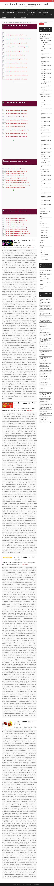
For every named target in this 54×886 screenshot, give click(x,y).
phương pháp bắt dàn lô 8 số (21, 344)
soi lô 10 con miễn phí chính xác (24, 537)
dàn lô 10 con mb (8, 467)
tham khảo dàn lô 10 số (25, 544)
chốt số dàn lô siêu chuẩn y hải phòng (12, 450)
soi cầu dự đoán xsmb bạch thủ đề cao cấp (16, 55)
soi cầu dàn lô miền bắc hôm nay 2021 (15, 493)
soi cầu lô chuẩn (43, 382)
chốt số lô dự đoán (28, 303)
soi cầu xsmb (14, 876)
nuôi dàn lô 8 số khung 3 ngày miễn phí (14, 335)
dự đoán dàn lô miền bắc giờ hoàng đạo (27, 469)
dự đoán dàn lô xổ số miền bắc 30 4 (20, 474)
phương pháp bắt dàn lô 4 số (18, 821)
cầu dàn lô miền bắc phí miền (17, 260)
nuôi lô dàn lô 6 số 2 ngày (11, 659)
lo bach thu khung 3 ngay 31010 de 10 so (21, 321)
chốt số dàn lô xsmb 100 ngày (10, 294)
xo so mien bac (43, 411)
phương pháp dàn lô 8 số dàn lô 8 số (10, 347)
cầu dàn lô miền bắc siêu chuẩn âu (15, 262)
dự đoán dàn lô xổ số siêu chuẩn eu (20, 320)
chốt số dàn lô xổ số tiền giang (16, 292)
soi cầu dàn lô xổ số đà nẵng (10, 508)
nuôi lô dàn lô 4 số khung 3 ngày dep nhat (20, 818)
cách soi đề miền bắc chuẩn (24, 569)
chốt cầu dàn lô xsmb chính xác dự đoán (23, 275)
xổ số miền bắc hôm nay (45, 422)
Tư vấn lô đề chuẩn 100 (43, 12)
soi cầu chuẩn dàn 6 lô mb (23, 674)
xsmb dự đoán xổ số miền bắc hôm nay (46, 414)
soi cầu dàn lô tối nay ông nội (13, 372)
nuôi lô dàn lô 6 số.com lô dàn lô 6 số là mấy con (20, 662)
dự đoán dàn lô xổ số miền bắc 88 (12, 313)
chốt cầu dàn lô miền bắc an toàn (14, 433)
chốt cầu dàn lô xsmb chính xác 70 (14, 438)
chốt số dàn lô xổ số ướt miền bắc (25, 611)
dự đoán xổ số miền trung (45, 344)
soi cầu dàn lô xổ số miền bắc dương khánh (17, 510)
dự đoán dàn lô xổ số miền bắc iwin (25, 315)
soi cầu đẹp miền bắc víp (40, 10)
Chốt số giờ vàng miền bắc (45, 300)
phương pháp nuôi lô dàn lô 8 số (25, 347)
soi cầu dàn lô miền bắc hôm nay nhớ (21, 366)
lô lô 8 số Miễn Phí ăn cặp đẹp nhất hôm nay (19, 330)
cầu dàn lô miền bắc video (30, 582)
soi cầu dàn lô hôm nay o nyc (30, 360)
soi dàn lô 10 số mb (20, 535)
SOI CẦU (50, 14)
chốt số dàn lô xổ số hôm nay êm (26, 291)
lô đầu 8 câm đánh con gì (23, 328)
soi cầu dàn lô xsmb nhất (17, 391)
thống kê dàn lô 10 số (26, 547)
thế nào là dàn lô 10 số (14, 545)
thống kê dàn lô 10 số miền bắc (14, 549)
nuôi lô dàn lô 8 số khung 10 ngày (21, 338)
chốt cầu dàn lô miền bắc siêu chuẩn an (21, 272)
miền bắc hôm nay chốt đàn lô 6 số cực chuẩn (21, 654)
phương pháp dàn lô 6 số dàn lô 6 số (10, 667)
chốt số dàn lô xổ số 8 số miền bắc (20, 287)
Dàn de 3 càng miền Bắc (45, 308)
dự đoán (42, 311)
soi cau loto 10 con (18, 528)
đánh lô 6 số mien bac (29, 638)
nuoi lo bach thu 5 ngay (10, 337)
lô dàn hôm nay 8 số (31, 326)
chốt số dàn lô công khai (11, 282)
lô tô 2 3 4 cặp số (17, 808)
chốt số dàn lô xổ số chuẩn (13, 289)
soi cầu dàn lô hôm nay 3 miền (12, 359)
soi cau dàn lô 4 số (8, 832)
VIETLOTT (37, 14)
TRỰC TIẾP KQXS (5, 14)
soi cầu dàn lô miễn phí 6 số (12, 496)
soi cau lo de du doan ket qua (14, 396)
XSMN (18, 14)
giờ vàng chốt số (43, 346)
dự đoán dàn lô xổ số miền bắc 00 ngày (14, 311)
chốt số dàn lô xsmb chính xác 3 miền (16, 459)
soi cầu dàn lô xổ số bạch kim (8, 377)
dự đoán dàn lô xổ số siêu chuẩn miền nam (27, 482)
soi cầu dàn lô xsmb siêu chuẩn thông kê (18, 523)
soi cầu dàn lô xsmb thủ (22, 394)
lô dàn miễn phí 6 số (22, 650)
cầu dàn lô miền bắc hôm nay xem (26, 575)
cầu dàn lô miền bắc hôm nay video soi (19, 257)
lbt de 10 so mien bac (27, 642)
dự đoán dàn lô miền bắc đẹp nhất (20, 467)
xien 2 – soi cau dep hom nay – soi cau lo (27, 4)
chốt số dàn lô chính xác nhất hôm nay (26, 599)
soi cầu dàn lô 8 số (32, 354)
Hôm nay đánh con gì (44, 348)
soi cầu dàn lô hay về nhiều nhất (20, 357)
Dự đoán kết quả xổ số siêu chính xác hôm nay (45, 321)
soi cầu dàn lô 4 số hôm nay (22, 833)
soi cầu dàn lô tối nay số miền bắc (26, 372)
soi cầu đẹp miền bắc (27, 10)
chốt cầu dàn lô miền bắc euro (12, 435)
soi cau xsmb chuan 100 (23, 876)
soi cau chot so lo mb (23, 830)
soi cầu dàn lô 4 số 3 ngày (30, 832)
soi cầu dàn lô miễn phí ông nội (29, 367)
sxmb (46, 401)
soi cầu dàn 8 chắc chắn (9, 354)
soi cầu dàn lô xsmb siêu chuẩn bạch (24, 393)
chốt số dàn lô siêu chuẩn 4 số (25, 603)
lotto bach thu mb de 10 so (24, 332)
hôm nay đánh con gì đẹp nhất (45, 352)
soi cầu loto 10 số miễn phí (14, 530)
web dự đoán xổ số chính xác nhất (28, 396)
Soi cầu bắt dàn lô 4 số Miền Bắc (12, 830)
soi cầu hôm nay (43, 376)
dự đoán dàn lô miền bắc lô (18, 308)
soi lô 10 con (5, 537)
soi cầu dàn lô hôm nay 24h (8, 487)
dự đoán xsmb (43, 326)
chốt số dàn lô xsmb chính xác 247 (24, 294)
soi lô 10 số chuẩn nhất (22, 538)
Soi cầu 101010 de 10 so (7, 352)
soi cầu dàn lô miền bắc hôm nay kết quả (22, 364)
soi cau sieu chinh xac (36, 884)
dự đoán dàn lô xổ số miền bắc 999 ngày (20, 631)
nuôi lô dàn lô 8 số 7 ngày (7, 338)
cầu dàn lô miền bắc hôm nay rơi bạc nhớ (21, 255)
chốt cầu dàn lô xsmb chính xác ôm (21, 277)
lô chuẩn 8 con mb (15, 326)
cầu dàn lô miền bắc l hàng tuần (29, 577)
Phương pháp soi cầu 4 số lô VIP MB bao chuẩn (26, 825)
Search (41, 24)
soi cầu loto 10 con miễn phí (29, 528)
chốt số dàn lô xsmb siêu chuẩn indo (28, 618)
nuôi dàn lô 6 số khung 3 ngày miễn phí (16, 655)
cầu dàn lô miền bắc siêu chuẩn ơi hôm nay (22, 580)
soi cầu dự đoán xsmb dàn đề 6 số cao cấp (16, 67)
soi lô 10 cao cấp (32, 535)
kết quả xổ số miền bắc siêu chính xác (45, 358)
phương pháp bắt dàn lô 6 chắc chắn (20, 664)
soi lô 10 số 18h (5, 538)
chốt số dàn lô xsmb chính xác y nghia (15, 460)
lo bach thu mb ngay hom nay (30, 325)
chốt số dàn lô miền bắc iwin (18, 284)
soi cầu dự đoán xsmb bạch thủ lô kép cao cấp (17, 47)
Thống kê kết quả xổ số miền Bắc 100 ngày (45, 408)
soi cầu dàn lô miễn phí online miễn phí (10, 369)
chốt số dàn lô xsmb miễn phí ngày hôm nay (15, 781)
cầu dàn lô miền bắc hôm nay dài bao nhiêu (27, 572)
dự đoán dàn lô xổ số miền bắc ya (24, 318)
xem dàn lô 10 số (5, 552)
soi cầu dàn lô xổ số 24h (16, 376)
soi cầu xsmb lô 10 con (20, 533)
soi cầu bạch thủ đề (44, 368)
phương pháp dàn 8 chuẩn (28, 345)
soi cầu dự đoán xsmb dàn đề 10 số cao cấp (17, 75)
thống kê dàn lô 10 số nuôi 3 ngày (28, 549)
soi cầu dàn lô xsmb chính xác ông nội (16, 518)
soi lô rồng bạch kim (25, 542)
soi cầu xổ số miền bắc (45, 399)
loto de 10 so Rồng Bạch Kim (18, 652)
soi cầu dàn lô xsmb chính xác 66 (25, 384)
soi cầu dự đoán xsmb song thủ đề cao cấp (17, 59)
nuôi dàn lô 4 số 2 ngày (17, 813)
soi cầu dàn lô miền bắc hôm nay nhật (15, 494)
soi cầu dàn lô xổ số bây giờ (21, 377)
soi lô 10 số (34, 537)
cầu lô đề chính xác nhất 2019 (20, 587)
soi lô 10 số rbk (26, 540)
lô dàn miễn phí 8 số (12, 328)
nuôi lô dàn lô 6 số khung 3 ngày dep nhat (17, 660)
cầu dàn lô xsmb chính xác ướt (10, 269)
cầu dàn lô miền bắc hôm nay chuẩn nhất (17, 253)
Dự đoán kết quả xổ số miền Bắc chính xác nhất (45, 317)
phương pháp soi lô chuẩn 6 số (16, 671)
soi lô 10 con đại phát (12, 537)
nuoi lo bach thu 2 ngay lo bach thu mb (10, 657)
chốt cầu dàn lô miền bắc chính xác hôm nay (24, 270)
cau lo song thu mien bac (28, 269)
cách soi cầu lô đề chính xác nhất (11, 569)
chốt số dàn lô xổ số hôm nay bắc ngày (27, 289)
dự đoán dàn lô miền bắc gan (24, 306)
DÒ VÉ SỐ (4, 17)
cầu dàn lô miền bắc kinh (24, 258)
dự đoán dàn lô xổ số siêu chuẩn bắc (28, 481)
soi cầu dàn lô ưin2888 (16, 504)
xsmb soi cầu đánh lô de (7, 398)
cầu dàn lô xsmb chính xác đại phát (14, 267)
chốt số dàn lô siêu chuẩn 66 (10, 286)
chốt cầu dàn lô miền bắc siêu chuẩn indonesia (12, 436)
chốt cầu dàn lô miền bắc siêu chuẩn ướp (24, 274)
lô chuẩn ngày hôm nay (7, 484)
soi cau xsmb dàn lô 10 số (9, 533)
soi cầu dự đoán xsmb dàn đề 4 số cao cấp (16, 63)
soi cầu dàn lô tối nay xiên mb (29, 374)
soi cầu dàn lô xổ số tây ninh (17, 383)
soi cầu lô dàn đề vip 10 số (15, 527)
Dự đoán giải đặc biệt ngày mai (45, 314)
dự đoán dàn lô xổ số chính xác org (14, 309)
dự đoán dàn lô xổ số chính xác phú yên (20, 472)
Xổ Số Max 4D (44, 235)
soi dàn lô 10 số (12, 535)
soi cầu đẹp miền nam (20, 12)
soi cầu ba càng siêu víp (45, 363)
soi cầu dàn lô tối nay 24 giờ (19, 371)
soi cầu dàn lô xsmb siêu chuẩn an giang (18, 521)
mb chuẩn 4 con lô (22, 811)
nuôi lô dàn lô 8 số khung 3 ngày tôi (19, 340)
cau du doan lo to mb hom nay (24, 750)
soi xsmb (42, 401)
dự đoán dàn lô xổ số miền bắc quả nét (24, 316)
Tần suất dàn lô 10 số (15, 544)
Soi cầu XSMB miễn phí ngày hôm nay (45, 394)
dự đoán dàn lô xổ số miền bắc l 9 (17, 633)
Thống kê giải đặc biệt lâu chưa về (46, 405)
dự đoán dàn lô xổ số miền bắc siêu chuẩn (16, 635)
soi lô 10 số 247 (12, 538)
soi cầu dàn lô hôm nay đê (24, 359)
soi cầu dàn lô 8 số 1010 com (8, 355)
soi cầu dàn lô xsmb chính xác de (26, 388)
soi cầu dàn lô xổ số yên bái (12, 384)
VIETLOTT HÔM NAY (45, 227)
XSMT (23, 14)
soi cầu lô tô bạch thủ (9, 528)
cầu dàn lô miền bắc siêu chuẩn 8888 (23, 579)
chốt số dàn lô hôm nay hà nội (23, 282)
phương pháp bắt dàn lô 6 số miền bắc (15, 665)
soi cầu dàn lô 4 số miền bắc (10, 835)
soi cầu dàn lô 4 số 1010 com (18, 832)
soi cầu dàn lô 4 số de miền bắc (9, 833)
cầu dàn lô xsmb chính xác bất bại (24, 584)
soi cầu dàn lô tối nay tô (17, 503)
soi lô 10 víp (9, 542)
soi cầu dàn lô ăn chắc (8, 357)
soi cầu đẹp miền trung (7, 12)
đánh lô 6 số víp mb (6, 640)
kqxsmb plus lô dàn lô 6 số (16, 642)
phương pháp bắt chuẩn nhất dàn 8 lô (24, 342)
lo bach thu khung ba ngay (21, 323)
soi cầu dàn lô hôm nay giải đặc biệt (13, 489)
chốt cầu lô (33, 279)
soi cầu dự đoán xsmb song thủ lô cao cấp (16, 43)
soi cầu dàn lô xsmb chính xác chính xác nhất (16, 516)
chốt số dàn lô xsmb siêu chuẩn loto (14, 301)
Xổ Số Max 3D (44, 232)
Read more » (31, 247)
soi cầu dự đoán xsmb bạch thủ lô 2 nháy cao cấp (18, 39)
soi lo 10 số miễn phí (18, 540)
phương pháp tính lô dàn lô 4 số (11, 828)
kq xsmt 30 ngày (44, 256)
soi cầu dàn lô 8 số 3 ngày (20, 355)
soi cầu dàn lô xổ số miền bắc (24, 379)
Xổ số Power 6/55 (44, 237)
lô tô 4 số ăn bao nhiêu (13, 809)
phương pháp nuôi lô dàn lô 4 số (9, 825)
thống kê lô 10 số (5, 550)
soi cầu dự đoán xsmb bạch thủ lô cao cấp (16, 35)
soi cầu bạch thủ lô (44, 365)
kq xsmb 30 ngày (44, 254)
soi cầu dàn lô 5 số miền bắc (21, 354)
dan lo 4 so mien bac (27, 786)
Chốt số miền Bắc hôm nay (45, 303)
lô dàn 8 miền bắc (23, 326)
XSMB (13, 14)
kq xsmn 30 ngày (44, 259)
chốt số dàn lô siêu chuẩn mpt (22, 286)
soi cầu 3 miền (43, 360)
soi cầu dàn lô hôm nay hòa (17, 360)
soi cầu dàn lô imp (6, 362)
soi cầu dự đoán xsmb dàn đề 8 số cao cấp (16, 71)
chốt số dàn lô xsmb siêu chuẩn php (16, 303)
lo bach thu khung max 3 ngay (17, 325)
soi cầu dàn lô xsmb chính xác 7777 (15, 515)
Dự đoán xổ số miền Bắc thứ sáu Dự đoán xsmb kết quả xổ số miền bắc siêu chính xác (45, 340)
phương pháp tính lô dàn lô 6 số (9, 672)
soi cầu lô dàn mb (25, 527)
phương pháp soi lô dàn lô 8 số (16, 350)
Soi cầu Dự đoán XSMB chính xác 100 (45, 373)
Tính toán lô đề (31, 12)
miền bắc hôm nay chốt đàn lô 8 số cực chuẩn (19, 333)
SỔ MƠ (10, 17)
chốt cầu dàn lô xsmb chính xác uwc (22, 279)
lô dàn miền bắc (13, 650)
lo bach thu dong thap (13, 643)
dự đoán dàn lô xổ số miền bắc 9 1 (26, 313)
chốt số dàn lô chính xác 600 (18, 281)
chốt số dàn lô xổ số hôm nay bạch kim (10, 291)
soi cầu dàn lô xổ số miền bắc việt (23, 381)
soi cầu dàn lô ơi (11, 499)
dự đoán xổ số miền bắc (45, 332)
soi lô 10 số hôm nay (8, 540)
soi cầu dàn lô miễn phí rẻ (24, 369)
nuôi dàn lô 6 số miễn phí (30, 655)
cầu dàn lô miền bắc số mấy (28, 264)
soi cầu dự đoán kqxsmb (45, 370)
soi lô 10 (26, 535)
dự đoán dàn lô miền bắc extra (11, 306)
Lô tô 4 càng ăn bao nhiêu (26, 808)
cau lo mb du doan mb (6, 752)
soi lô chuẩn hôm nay (16, 542)
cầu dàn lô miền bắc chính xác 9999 (26, 570)
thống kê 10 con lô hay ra (24, 545)
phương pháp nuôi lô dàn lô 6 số (25, 667)
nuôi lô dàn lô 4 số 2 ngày (13, 816)
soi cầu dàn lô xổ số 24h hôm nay (29, 376)
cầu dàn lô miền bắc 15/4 (10, 252)
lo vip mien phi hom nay (17, 484)
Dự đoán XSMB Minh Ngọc (45, 329)
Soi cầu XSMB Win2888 (45, 396)
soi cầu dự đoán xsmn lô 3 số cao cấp (15, 187)
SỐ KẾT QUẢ (23, 17)
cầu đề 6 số (20, 269)
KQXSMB (42, 354)
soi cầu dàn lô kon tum (26, 362)
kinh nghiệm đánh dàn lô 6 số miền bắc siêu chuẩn (21, 640)
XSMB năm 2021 (44, 417)
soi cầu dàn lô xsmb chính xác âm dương (23, 386)
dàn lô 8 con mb (19, 304)
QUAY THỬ (16, 17)
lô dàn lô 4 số (18, 806)
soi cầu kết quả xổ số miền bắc (45, 379)
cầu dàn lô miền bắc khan (13, 258)
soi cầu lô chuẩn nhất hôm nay (26, 525)
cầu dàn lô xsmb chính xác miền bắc (20, 585)
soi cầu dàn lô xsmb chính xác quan (23, 389)
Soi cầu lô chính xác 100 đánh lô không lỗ (45, 385)
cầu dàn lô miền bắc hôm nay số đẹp (27, 574)
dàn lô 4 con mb (19, 786)
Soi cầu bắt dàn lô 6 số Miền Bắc (11, 674)
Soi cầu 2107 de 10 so (18, 352)
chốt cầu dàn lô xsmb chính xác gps (13, 440)
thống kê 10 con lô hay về (15, 547)
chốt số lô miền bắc (12, 304)
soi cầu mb (42, 388)
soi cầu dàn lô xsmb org (28, 391)
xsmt (45, 419)
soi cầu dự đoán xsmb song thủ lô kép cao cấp (17, 51)
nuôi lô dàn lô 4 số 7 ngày (25, 816)
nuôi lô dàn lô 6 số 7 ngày (22, 659)
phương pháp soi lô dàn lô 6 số (29, 671)
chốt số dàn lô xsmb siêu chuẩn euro (16, 299)
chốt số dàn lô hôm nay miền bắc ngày (12, 447)
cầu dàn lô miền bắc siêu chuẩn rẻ (14, 264)
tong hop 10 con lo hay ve (15, 550)
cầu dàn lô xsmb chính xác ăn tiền (19, 265)
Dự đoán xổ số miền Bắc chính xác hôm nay (45, 335)
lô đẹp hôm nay (32, 328)
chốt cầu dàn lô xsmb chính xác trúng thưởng (11, 442)
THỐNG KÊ (44, 14)
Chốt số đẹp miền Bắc (45, 306)
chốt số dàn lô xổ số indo (13, 455)
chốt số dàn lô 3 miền (6, 281)
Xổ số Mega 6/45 (44, 230)
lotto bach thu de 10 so (14, 332)
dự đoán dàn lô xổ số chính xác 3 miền (22, 470)
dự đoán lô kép (43, 324)
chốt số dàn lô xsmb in (18, 298)
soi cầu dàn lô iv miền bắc (15, 362)
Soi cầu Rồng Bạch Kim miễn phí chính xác (13, 532)
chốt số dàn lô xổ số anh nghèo (8, 452)
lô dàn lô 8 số (5, 328)
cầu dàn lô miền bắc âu (21, 252)
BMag (17, 884)
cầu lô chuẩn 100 (26, 431)
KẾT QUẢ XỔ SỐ (30, 14)
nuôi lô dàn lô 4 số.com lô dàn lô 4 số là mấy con (20, 820)
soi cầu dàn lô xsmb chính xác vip (14, 520)
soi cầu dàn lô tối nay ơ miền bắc (11, 501)
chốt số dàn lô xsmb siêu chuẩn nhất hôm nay (13, 784)
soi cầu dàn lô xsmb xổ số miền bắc (11, 525)
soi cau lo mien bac (16, 715)
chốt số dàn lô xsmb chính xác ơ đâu (23, 296)
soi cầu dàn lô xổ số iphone (12, 379)
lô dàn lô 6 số (7, 650)
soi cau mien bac (24, 530)
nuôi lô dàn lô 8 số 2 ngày (30, 337)
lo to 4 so (6, 809)
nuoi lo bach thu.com (20, 337)
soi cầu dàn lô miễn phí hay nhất (15, 367)
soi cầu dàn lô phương (8, 371)
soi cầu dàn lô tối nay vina (16, 374)
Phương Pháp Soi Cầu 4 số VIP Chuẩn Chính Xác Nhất (13, 826)
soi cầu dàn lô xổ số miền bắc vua (15, 511)
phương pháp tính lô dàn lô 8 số (30, 350)
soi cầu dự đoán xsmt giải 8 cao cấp (15, 222)
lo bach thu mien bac (6, 326)
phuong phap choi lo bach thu (16, 345)
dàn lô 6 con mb (31, 621)
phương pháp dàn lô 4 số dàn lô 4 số (28, 823)
